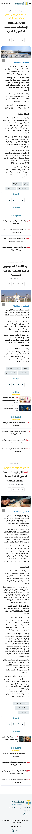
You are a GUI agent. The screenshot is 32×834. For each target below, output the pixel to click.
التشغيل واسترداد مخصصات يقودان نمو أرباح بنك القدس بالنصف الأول (16, 240)
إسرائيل (25, 184)
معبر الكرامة (10, 369)
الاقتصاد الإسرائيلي (22, 189)
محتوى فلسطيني (13, 262)
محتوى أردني (13, 464)
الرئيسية (21, 11)
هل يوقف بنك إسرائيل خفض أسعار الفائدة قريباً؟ (10, 738)
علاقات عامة (11, 808)
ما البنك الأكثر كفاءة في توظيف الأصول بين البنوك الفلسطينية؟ (10, 400)
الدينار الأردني (18, 704)
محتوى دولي (27, 814)
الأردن (18, 369)
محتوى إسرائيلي (13, 11)
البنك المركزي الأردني (22, 708)
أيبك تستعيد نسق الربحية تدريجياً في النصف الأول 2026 (16, 222)
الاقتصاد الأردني (23, 373)
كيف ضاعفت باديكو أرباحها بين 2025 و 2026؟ (10, 407)
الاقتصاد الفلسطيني (11, 373)
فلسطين (25, 369)
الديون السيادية (11, 189)
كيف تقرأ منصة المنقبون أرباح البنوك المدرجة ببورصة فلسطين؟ (16, 248)
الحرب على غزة (16, 184)
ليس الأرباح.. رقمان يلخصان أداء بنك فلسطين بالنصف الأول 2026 (16, 231)
